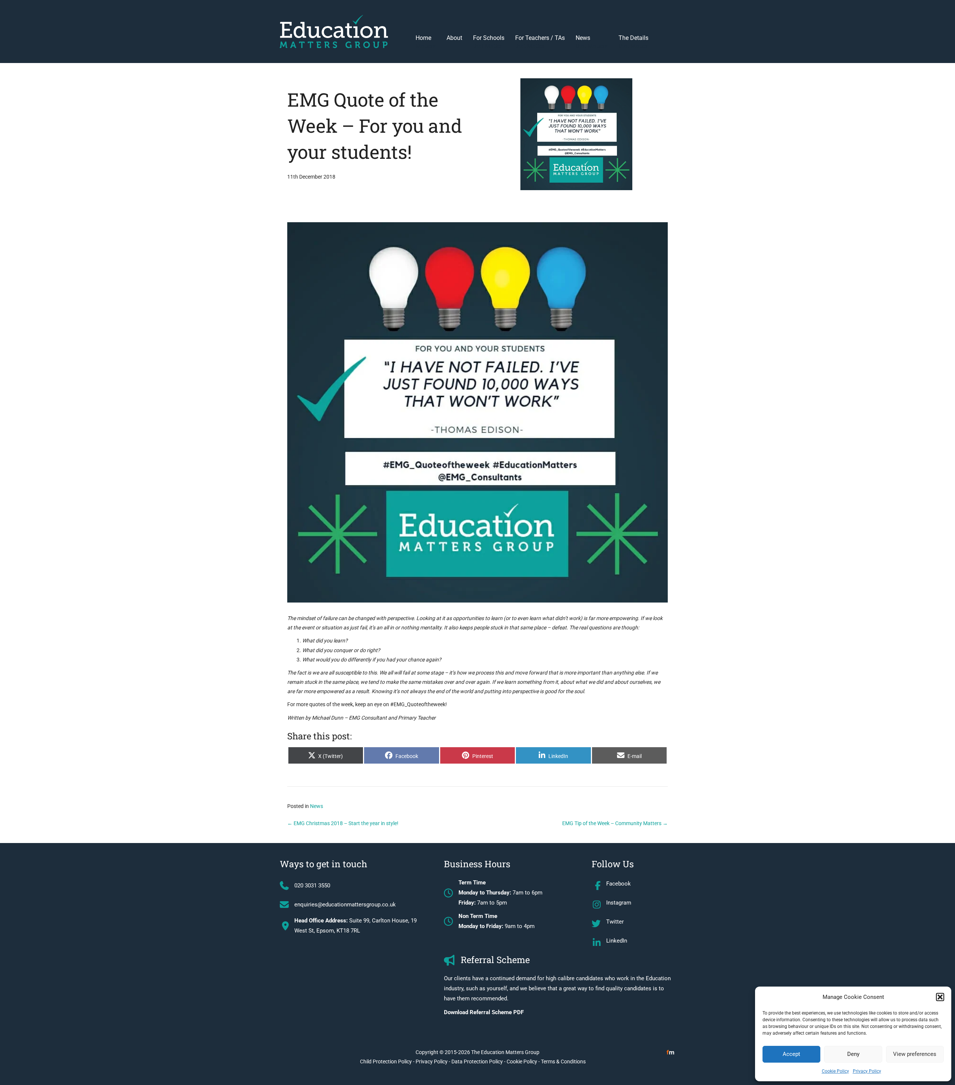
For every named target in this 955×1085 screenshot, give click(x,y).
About (454, 37)
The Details (633, 42)
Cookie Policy (835, 1071)
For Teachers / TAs (540, 42)
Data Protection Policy (477, 1061)
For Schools (488, 42)
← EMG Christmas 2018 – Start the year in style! (342, 823)
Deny (853, 1054)
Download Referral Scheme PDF (484, 1012)
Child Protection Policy (386, 1061)
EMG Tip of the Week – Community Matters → (615, 823)
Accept (791, 1054)
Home (426, 42)
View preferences (914, 1054)
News (592, 42)
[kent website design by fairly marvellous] (670, 1052)
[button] (940, 997)
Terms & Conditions (563, 1061)
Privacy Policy (867, 1071)
